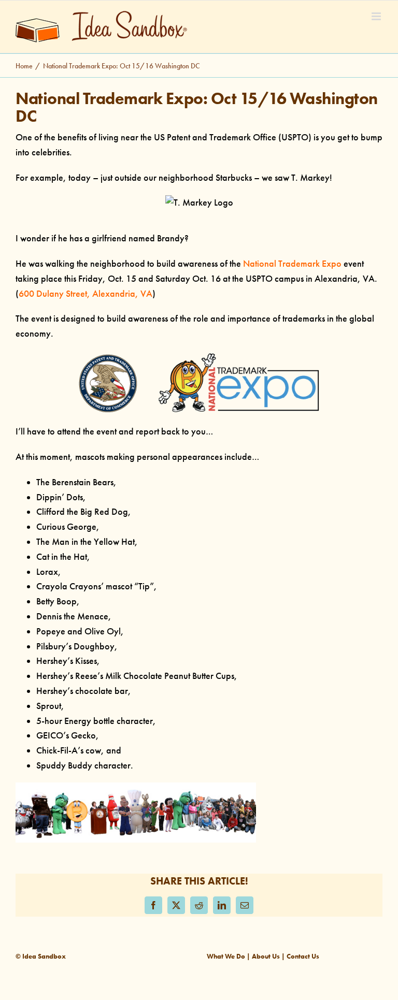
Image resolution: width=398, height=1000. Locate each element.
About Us (266, 956)
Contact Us (303, 956)
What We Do (226, 956)
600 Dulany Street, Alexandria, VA (85, 293)
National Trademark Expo (291, 263)
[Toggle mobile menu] (377, 16)
